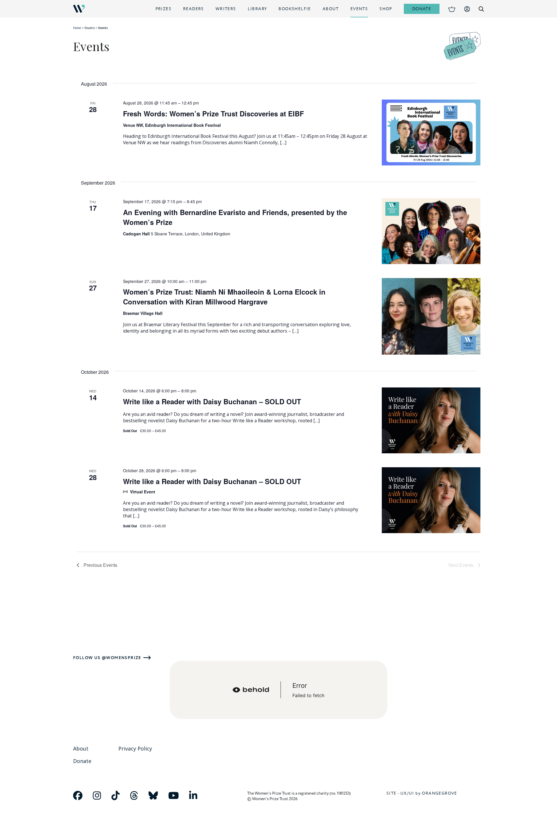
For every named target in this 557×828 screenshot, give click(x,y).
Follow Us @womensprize (107, 658)
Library (257, 9)
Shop (385, 9)
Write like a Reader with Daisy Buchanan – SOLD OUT (212, 401)
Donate (421, 9)
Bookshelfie (294, 9)
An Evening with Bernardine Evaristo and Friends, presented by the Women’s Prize (235, 217)
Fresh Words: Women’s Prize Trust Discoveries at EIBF (213, 113)
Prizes (163, 9)
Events (359, 9)
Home (77, 28)
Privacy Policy (135, 748)
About (331, 9)
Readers (193, 9)
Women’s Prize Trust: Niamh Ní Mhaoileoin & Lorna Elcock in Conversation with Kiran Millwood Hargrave (224, 296)
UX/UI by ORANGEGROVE (428, 793)
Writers (226, 9)
